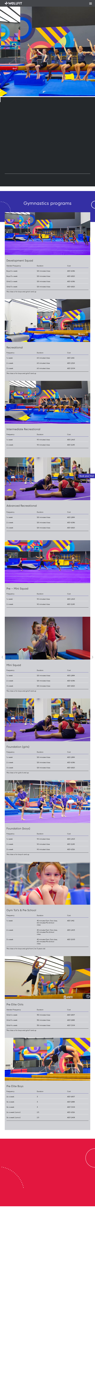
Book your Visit (86, 476)
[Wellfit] (13, 3)
